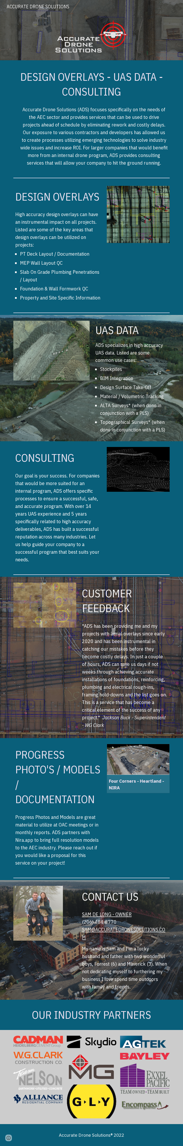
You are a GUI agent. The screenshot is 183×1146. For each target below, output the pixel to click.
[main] (91, 84)
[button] (8, 1138)
